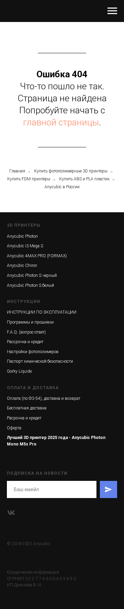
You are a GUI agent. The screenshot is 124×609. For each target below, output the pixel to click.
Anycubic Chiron (22, 265)
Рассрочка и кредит (25, 341)
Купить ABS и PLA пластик (84, 179)
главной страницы (61, 122)
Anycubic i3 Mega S (25, 246)
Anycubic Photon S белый (30, 285)
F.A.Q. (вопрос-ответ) (26, 332)
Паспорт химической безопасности (40, 361)
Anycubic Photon (22, 236)
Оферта (14, 428)
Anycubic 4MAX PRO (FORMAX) (37, 255)
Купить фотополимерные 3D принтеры (70, 171)
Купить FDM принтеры (28, 179)
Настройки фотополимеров (33, 351)
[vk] (11, 512)
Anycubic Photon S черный (32, 275)
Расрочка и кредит (24, 418)
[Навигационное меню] (112, 11)
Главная (17, 171)
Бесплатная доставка (26, 408)
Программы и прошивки (30, 322)
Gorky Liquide (19, 371)
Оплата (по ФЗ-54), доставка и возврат (43, 398)
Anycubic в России (62, 186)
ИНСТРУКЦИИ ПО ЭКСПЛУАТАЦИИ (41, 312)
